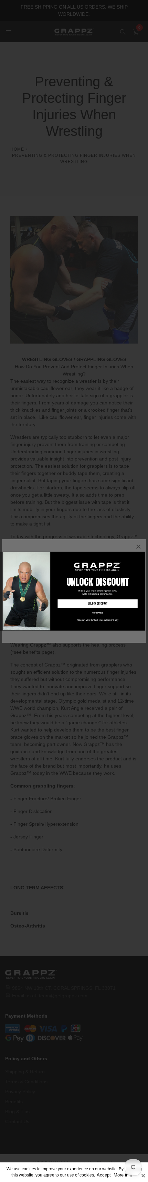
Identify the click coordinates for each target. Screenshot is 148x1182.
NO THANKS (97, 613)
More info (123, 1175)
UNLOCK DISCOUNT (98, 603)
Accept (104, 1175)
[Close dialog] (142, 554)
